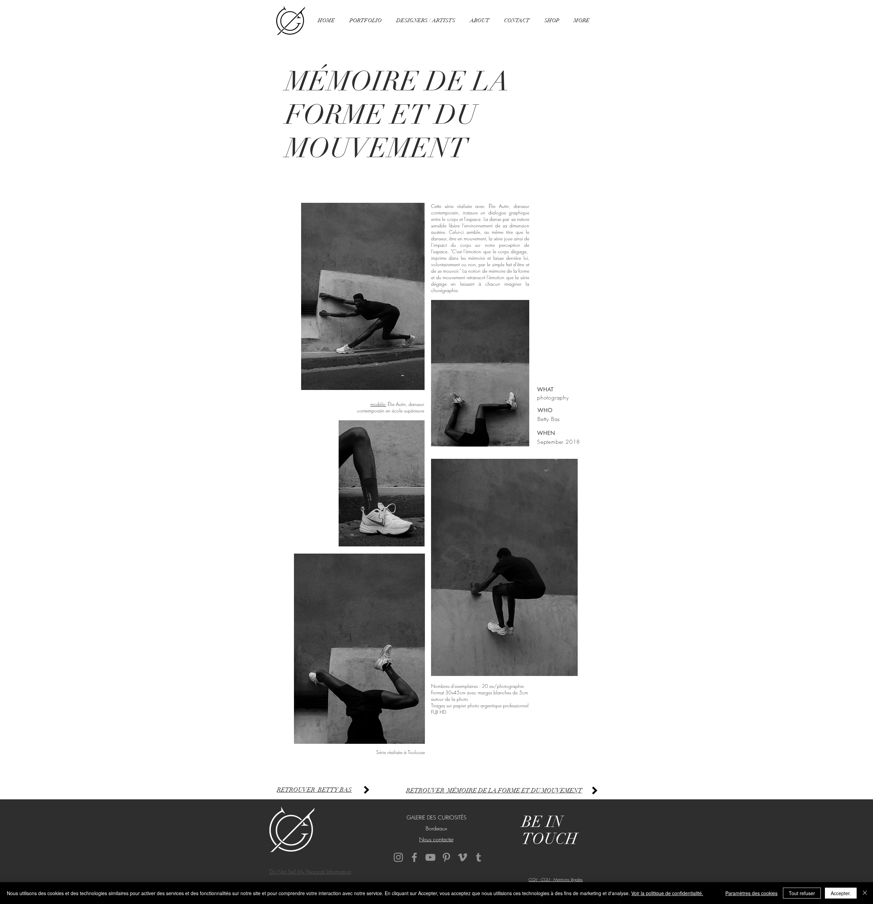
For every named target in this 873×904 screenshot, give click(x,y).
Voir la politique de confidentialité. (667, 893)
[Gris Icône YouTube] (430, 857)
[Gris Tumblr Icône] (478, 857)
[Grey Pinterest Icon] (446, 857)
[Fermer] (865, 893)
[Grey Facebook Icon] (414, 857)
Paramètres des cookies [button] (751, 893)
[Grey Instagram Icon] (398, 857)
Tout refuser (802, 893)
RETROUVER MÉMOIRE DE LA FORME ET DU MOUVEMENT (494, 790)
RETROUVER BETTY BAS (314, 790)
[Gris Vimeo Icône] (462, 857)
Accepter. (841, 893)
